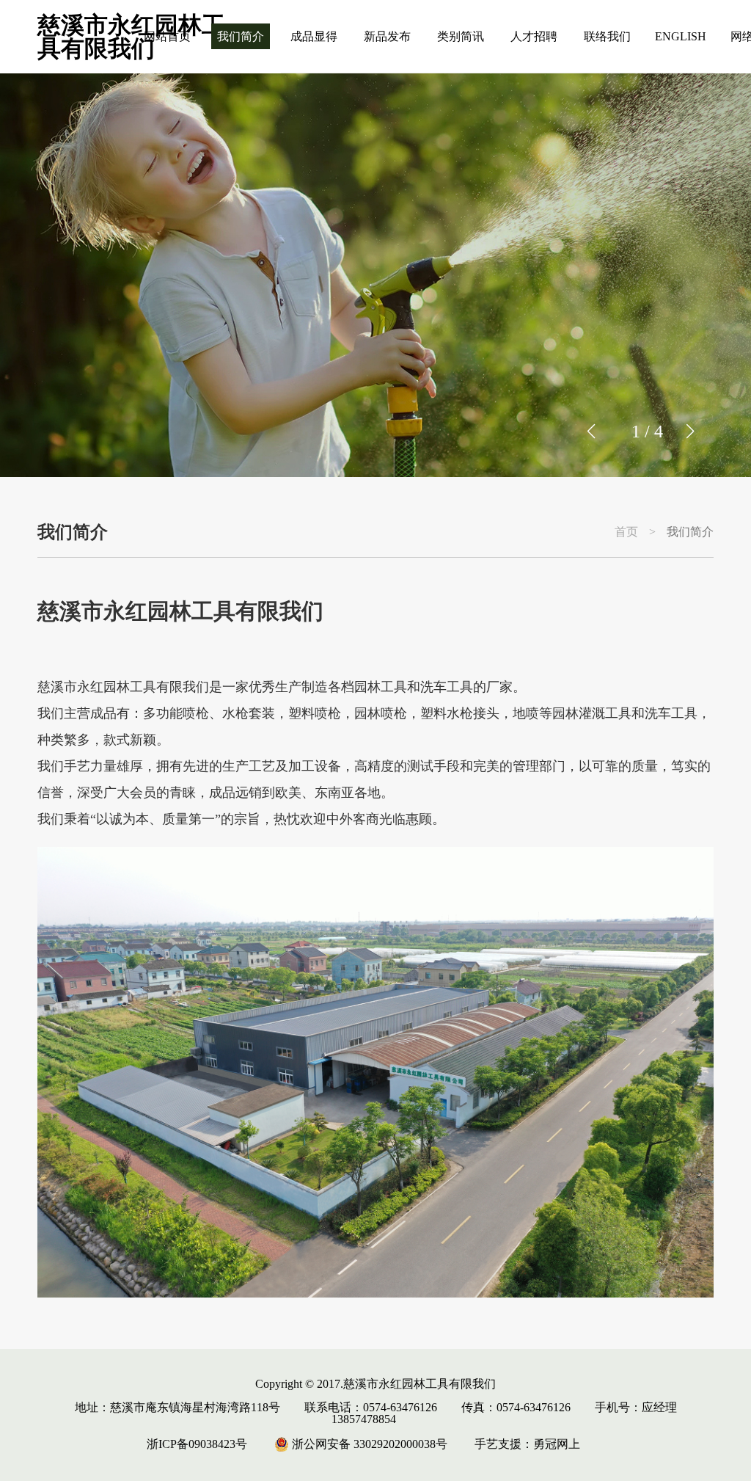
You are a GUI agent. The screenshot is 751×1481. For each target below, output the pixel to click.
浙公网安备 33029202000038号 (368, 1444)
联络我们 (607, 36)
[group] (375, 275)
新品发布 (387, 36)
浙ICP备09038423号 (197, 1444)
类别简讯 (460, 36)
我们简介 (240, 36)
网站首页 (167, 36)
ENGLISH (680, 36)
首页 (626, 532)
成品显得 (313, 36)
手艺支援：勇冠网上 (527, 1444)
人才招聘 (533, 36)
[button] (690, 431)
